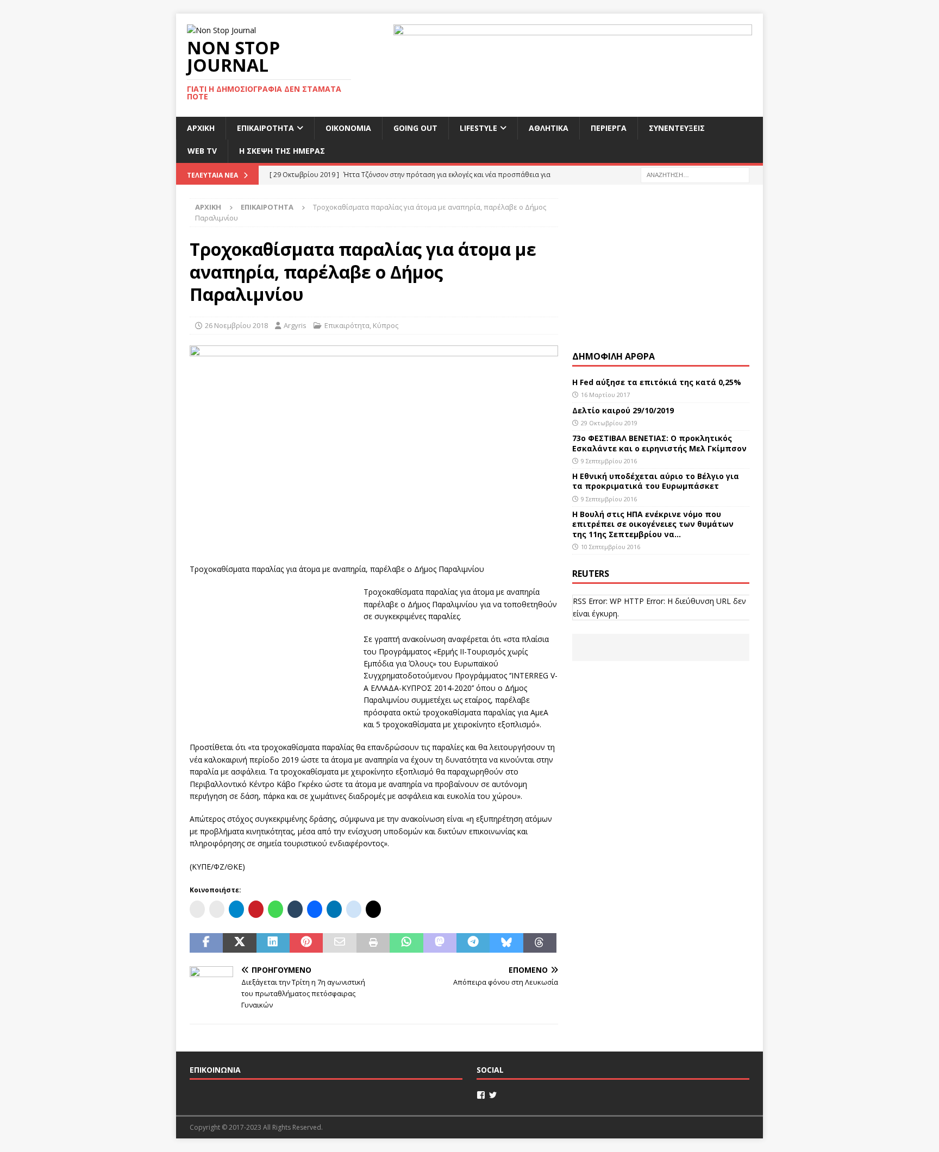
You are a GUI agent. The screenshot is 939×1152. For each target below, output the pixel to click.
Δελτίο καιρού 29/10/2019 (624, 410)
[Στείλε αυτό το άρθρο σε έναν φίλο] (339, 943)
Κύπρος (385, 325)
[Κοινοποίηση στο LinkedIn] (273, 943)
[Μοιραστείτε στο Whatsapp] (406, 943)
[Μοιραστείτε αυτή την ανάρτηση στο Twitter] (239, 943)
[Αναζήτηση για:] (695, 174)
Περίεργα (609, 128)
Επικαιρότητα (265, 128)
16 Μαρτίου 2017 (605, 395)
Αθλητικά (548, 128)
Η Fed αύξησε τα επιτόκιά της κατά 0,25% (656, 382)
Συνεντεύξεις (677, 128)
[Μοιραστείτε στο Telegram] (473, 943)
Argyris (295, 325)
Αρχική (201, 128)
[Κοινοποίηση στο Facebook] (206, 943)
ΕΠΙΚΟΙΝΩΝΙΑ (215, 1070)
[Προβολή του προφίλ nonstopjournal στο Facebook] (481, 1095)
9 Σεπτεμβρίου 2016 (609, 461)
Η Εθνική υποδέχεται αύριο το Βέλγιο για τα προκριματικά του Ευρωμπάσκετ (655, 481)
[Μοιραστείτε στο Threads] (539, 943)
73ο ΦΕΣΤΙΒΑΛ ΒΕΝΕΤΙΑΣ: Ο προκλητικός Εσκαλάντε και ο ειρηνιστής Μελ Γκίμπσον (659, 443)
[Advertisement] (271, 654)
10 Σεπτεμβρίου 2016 (610, 547)
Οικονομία (348, 128)
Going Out (415, 128)
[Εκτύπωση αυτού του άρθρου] (373, 943)
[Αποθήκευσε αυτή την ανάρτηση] (306, 943)
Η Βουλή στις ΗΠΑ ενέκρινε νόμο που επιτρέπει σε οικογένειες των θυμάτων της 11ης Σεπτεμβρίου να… (653, 524)
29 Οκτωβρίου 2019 (609, 423)
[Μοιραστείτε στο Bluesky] (506, 943)
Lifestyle (478, 128)
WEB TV (202, 151)
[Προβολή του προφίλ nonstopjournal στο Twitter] (493, 1095)
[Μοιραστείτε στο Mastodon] (439, 943)
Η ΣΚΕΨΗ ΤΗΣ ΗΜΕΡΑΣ (282, 151)
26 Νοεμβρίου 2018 (236, 325)
